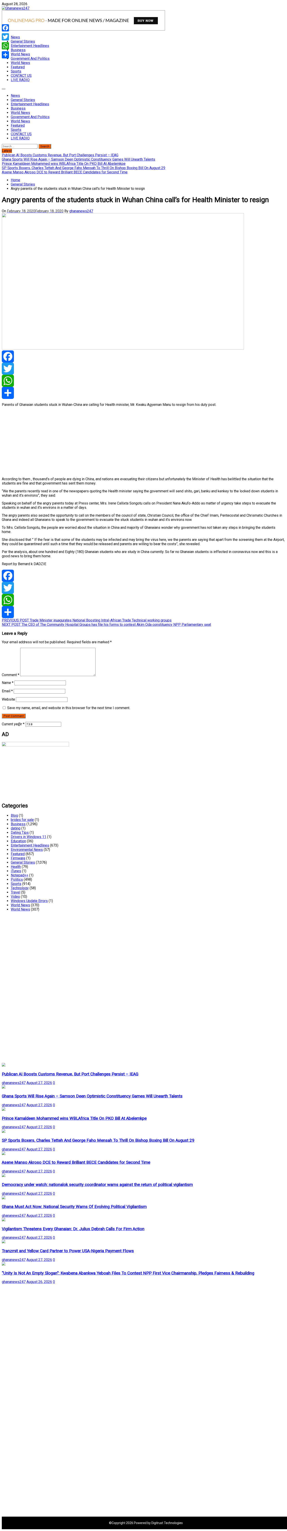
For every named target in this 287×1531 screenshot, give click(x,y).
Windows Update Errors (29, 901)
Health (16, 867)
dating (15, 828)
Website (8, 699)
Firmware (18, 858)
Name (7, 683)
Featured (18, 67)
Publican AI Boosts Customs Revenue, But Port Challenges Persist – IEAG (70, 1074)
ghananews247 (81, 211)
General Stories (23, 41)
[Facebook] (143, 356)
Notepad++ (19, 875)
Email (7, 691)
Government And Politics (30, 58)
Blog (14, 815)
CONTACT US (21, 75)
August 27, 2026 (39, 1083)
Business (18, 50)
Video (15, 896)
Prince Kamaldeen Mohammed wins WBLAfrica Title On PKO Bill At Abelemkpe (74, 1118)
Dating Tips (20, 832)
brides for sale (22, 820)
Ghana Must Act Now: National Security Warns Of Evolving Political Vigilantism (74, 1206)
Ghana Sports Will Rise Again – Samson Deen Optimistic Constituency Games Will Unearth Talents (92, 1096)
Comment (10, 675)
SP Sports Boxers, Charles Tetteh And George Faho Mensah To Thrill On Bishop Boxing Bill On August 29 (98, 1140)
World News (20, 54)
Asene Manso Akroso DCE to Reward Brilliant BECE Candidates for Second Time (76, 1162)
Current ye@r (13, 724)
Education (18, 841)
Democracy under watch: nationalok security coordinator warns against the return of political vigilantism (97, 1184)
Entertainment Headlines (30, 46)
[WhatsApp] (143, 381)
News (15, 37)
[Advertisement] (136, 441)
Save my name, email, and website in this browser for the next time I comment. (68, 708)
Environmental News (27, 849)
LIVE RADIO (20, 80)
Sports (16, 71)
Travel (15, 892)
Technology (20, 888)
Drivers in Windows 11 (28, 837)
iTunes (16, 871)
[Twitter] (143, 369)
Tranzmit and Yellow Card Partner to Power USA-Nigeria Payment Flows (68, 1250)
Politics (17, 879)
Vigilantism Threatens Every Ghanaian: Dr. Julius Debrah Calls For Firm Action (73, 1228)
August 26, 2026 (39, 1282)
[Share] (143, 393)
